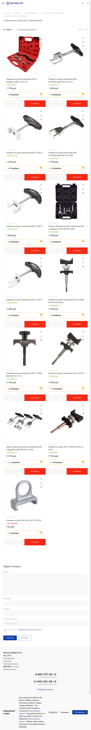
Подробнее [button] (53, 712)
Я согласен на (25, 630)
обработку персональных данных (30, 630)
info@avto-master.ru (45, 689)
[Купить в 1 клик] (41, 46)
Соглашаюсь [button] (80, 712)
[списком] (83, 29)
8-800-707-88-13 (45, 675)
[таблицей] (86, 29)
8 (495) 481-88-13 (45, 683)
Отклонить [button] (65, 712)
